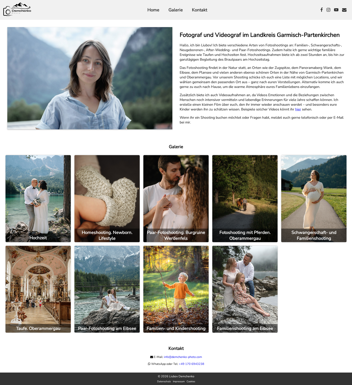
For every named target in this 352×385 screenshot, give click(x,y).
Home (153, 10)
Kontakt (199, 10)
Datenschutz (164, 381)
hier (298, 109)
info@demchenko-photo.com (183, 357)
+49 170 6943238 (191, 364)
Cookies (191, 381)
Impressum (179, 381)
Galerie (175, 10)
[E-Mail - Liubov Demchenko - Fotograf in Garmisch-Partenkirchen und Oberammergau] (344, 10)
